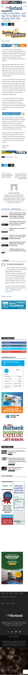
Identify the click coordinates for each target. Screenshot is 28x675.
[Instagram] (12, 653)
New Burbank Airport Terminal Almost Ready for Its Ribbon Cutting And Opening (17, 223)
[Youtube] (19, 653)
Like (10, 354)
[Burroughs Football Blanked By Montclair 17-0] (4, 463)
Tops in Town (4, 618)
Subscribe (23, 362)
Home (2, 614)
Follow (24, 356)
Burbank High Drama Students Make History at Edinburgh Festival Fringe (17, 243)
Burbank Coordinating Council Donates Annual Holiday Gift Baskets (7, 175)
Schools (16, 614)
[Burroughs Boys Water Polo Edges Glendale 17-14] (4, 479)
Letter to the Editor (9, 157)
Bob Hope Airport (4, 224)
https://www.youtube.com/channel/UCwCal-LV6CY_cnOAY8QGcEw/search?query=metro (15, 289)
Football (10, 464)
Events (3, 252)
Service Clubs (12, 618)
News (7, 614)
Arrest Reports (4, 231)
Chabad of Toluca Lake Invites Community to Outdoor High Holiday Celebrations (17, 237)
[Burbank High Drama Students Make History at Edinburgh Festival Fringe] (5, 243)
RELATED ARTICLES (5, 209)
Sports (11, 614)
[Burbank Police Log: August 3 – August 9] (5, 230)
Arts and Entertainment (4, 245)
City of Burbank (4, 216)
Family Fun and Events (4, 238)
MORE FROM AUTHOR (15, 209)
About (2, 624)
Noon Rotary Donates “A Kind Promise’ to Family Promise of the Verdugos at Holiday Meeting (21, 176)
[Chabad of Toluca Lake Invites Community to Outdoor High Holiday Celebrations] (5, 236)
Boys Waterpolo (12, 481)
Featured (21, 614)
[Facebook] (8, 653)
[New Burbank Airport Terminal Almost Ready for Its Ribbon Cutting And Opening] (5, 223)
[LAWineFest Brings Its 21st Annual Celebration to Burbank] (5, 250)
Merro (16, 157)
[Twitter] (16, 653)
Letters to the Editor (7, 21)
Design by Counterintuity (14, 658)
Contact (7, 624)
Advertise (13, 624)
